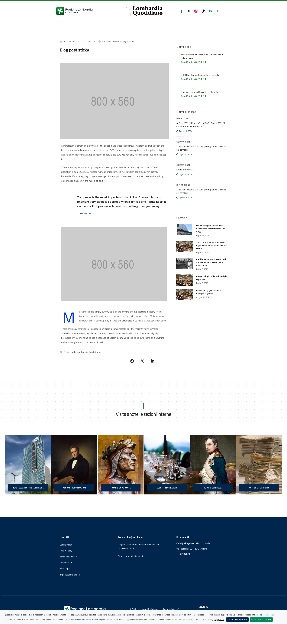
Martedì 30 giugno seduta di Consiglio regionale (208, 292)
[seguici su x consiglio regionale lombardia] (188, 11)
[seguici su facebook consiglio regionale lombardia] (181, 11)
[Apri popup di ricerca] (218, 11)
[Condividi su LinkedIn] (152, 361)
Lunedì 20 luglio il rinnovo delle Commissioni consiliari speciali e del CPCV (211, 228)
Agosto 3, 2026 (185, 131)
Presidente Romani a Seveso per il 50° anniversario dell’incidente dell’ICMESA (211, 262)
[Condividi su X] (142, 361)
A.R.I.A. (176, 609)
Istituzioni (183, 184)
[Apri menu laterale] (225, 11)
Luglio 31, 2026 (185, 154)
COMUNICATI (183, 141)
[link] (194, 62)
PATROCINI (182, 118)
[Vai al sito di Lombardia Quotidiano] (144, 11)
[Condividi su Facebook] (132, 361)
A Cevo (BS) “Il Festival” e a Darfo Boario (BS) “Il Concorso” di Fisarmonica (200, 124)
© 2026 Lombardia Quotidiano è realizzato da (151, 609)
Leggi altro (219, 619)
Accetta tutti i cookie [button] (261, 619)
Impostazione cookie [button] (70, 574)
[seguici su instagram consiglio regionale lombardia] (196, 11)
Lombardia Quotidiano (124, 41)
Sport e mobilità (184, 169)
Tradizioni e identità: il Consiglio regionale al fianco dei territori (201, 148)
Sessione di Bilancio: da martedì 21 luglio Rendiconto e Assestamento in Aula (211, 245)
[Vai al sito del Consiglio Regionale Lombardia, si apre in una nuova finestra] (85, 11)
